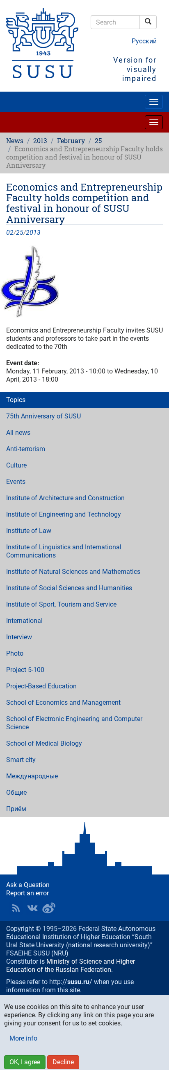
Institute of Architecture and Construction (65, 498)
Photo (14, 653)
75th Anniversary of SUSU (43, 416)
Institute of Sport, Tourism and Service (61, 604)
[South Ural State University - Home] (42, 43)
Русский (144, 41)
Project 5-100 (25, 670)
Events (15, 482)
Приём (16, 809)
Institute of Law (28, 531)
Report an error (27, 893)
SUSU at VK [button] (32, 908)
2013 (40, 140)
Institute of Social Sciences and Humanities (69, 588)
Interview (19, 637)
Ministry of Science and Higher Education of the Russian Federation (70, 965)
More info (23, 1038)
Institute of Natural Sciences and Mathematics (73, 571)
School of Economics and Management (63, 702)
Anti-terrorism (25, 449)
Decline (63, 1062)
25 (98, 140)
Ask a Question (28, 885)
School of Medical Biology (44, 743)
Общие (16, 792)
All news (18, 432)
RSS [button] (16, 908)
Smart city (21, 760)
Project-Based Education (41, 686)
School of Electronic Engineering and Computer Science (74, 723)
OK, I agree (24, 1062)
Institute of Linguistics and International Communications (63, 551)
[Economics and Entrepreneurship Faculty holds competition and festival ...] (84, 281)
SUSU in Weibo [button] (48, 908)
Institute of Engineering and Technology (63, 514)
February (71, 140)
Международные (32, 776)
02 (10, 232)
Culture (16, 465)
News (14, 140)
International (24, 621)
